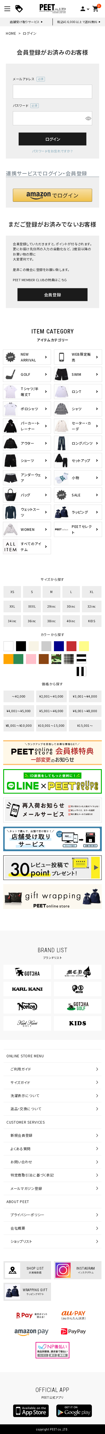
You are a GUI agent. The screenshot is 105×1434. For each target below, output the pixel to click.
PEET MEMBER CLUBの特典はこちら (40, 279)
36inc (32, 621)
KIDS (91, 621)
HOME (11, 33)
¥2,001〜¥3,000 (51, 696)
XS (12, 592)
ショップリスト (21, 1241)
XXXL (32, 606)
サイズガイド (20, 1082)
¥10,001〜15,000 (51, 725)
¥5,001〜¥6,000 (51, 711)
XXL (12, 606)
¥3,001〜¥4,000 (85, 696)
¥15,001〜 (85, 725)
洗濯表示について (24, 1095)
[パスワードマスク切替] (88, 118)
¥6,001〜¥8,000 (85, 711)
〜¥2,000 (19, 696)
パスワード (24, 105)
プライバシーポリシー (27, 1214)
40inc (71, 621)
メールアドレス (27, 79)
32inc (92, 606)
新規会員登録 (21, 1135)
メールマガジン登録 (26, 1188)
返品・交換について (25, 1108)
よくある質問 (20, 1148)
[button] (52, 195)
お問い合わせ (21, 1161)
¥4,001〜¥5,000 (19, 711)
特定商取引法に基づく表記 (32, 1174)
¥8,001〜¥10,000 (19, 725)
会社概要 (17, 1228)
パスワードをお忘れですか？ (52, 151)
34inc (12, 621)
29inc (51, 606)
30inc (71, 606)
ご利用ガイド (20, 1068)
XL (91, 592)
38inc (51, 621)
